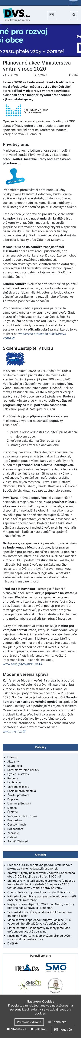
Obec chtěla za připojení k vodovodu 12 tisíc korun (40, 892)
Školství (12, 812)
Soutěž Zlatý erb (18, 841)
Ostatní (73, 75)
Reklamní (40, 1029)
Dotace (12, 808)
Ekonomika (14, 765)
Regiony (12, 778)
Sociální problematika (21, 791)
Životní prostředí (18, 795)
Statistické (18, 1029)
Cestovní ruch (16, 824)
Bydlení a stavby (18, 774)
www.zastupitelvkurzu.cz (20, 664)
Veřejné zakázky (18, 787)
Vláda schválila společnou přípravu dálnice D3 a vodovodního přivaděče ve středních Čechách (39, 921)
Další (11, 943)
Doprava (12, 799)
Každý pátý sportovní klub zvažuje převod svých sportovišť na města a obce (39, 937)
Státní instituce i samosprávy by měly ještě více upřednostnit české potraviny (38, 929)
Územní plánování (19, 803)
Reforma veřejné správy (23, 770)
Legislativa (14, 782)
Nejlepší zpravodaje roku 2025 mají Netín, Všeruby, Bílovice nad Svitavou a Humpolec (41, 906)
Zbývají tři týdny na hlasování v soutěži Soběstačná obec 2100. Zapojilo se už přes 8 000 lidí (41, 874)
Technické (58, 1022)
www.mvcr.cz (12, 731)
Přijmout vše (63, 1029)
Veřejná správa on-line (22, 816)
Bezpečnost (15, 829)
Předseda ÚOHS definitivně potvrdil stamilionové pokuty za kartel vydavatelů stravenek (39, 866)
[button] (51, 14)
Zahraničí (13, 833)
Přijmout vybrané (29, 1022)
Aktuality (13, 761)
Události (12, 757)
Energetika (14, 820)
